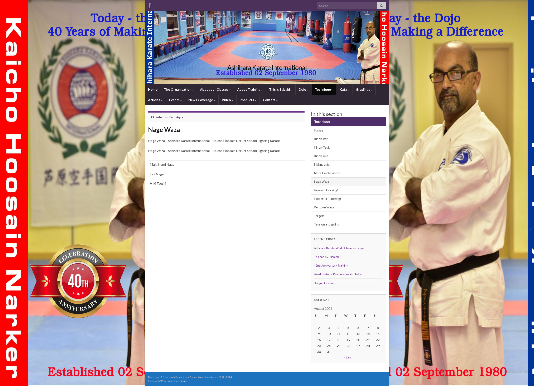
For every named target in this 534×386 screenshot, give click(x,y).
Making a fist (322, 164)
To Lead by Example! (327, 256)
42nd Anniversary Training (331, 265)
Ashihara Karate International (267, 67)
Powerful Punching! (327, 199)
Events (174, 100)
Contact (269, 100)
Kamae (318, 130)
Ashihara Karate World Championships (339, 248)
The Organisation (178, 89)
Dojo (303, 89)
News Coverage (201, 100)
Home (152, 89)
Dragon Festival (324, 283)
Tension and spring (326, 224)
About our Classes (214, 89)
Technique (323, 89)
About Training (249, 89)
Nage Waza (321, 181)
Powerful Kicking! (326, 190)
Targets (319, 216)
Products (247, 100)
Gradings (363, 89)
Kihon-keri (321, 139)
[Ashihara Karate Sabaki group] (149, 4)
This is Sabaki (280, 89)
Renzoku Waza (324, 207)
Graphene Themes (177, 380)
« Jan (347, 357)
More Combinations (327, 173)
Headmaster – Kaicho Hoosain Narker (338, 274)
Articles (154, 100)
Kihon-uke (321, 156)
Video (227, 100)
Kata (344, 89)
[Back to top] (524, 376)
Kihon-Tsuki (322, 147)
